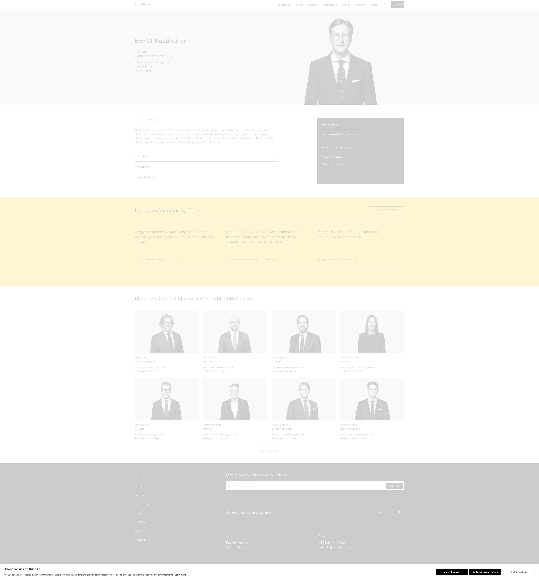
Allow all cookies (452, 572)
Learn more (180, 574)
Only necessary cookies (485, 572)
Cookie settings (518, 572)
